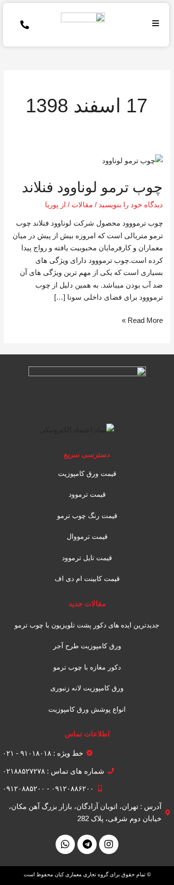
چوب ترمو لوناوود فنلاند (92, 187)
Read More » (142, 319)
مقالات (82, 204)
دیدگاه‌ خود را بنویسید (131, 204)
